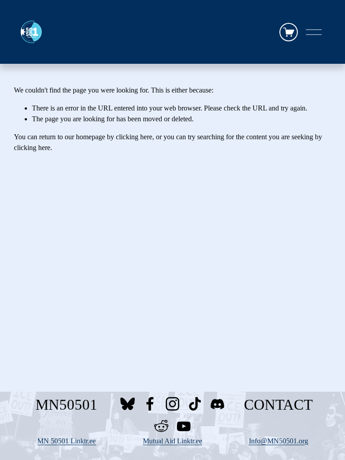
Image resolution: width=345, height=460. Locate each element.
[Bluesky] (127, 404)
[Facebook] (150, 404)
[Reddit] (161, 426)
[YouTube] (184, 426)
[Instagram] (172, 404)
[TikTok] (195, 404)
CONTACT (278, 405)
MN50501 (66, 405)
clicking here (134, 137)
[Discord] (217, 404)
